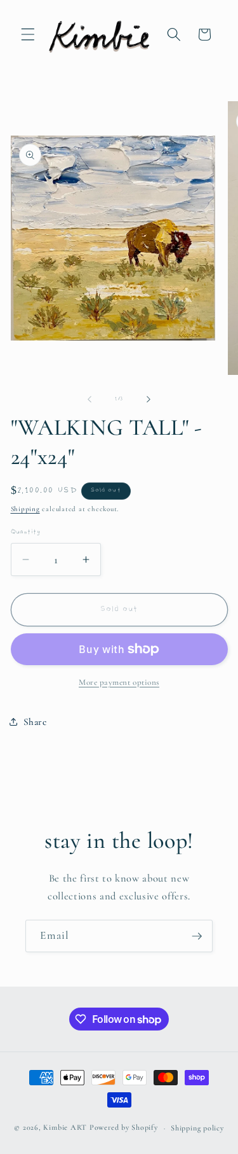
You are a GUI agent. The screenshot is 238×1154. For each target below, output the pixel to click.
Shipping (25, 509)
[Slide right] (148, 399)
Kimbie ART (65, 1127)
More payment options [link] (119, 682)
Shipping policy (197, 1127)
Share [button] (35, 722)
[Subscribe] (197, 936)
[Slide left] (89, 399)
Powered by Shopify (123, 1127)
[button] (28, 34)
